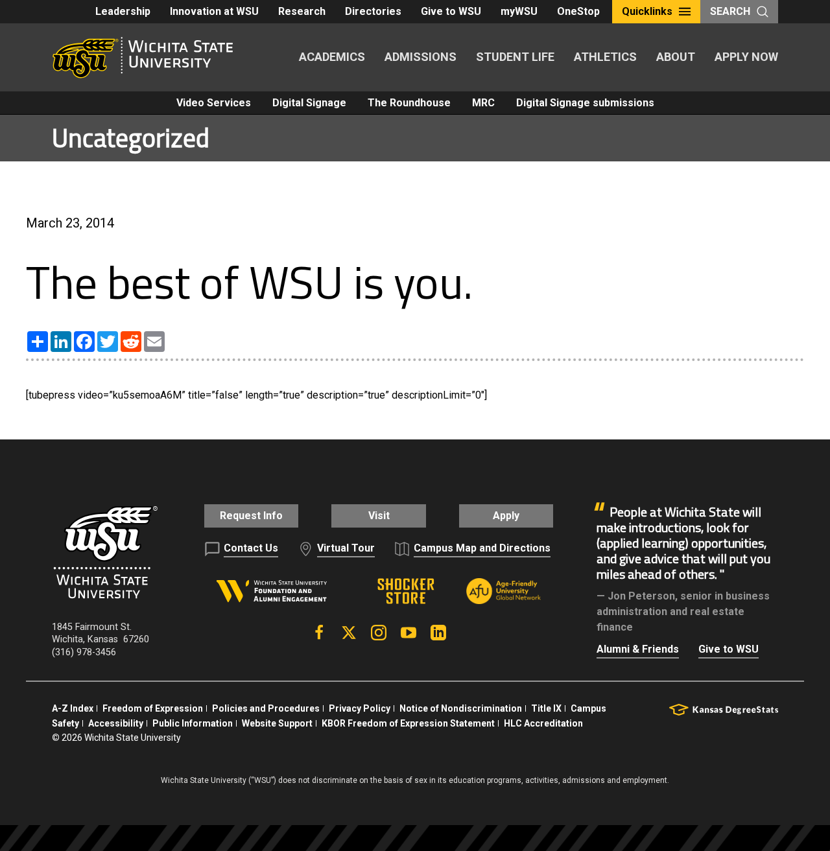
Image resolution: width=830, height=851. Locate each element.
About (675, 57)
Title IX (546, 708)
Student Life (515, 57)
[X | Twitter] (349, 632)
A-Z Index (72, 708)
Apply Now (746, 57)
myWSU (519, 11)
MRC (483, 103)
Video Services (213, 103)
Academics (332, 57)
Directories (373, 11)
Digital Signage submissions (585, 103)
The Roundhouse (409, 103)
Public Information (192, 723)
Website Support (277, 723)
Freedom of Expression (152, 708)
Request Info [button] (251, 515)
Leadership (122, 11)
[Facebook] (319, 632)
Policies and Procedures (266, 708)
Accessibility (115, 723)
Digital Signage (309, 103)
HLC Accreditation (543, 723)
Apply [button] (506, 515)
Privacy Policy (359, 708)
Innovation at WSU (214, 11)
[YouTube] (408, 632)
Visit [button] (379, 515)
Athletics (605, 57)
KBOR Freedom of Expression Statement (408, 723)
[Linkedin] (438, 632)
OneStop (578, 11)
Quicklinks (647, 11)
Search (730, 11)
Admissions (420, 57)
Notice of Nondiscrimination (460, 708)
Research (302, 11)
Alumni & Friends (638, 649)
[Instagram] (378, 632)
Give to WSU (451, 11)
